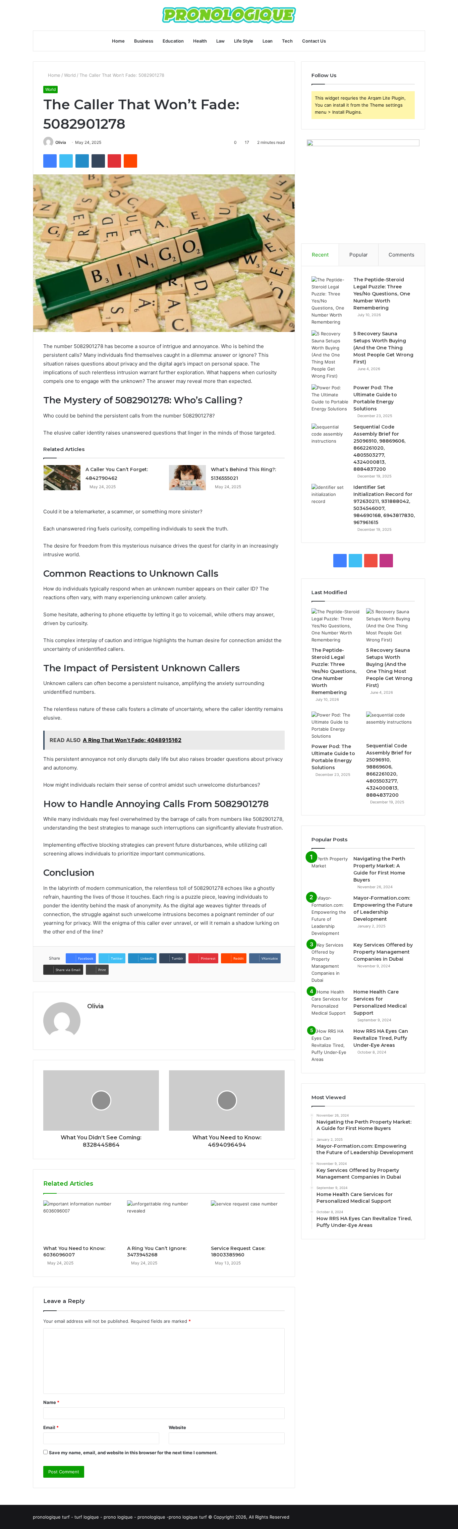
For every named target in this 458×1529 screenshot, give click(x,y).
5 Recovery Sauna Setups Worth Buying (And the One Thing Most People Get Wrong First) (383, 348)
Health (200, 41)
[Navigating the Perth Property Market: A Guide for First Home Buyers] (329, 868)
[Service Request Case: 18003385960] (248, 1221)
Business (143, 41)
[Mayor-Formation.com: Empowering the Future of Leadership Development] (329, 916)
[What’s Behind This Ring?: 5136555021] (187, 477)
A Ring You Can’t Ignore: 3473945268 (156, 1251)
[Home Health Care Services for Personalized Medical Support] (329, 1002)
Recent (320, 254)
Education (173, 41)
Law (220, 41)
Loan (268, 41)
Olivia (60, 142)
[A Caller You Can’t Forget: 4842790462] (62, 477)
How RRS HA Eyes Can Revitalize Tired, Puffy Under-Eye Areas (380, 1038)
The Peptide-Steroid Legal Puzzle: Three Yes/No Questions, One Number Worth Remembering (381, 294)
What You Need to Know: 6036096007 (74, 1251)
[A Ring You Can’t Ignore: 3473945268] (164, 1221)
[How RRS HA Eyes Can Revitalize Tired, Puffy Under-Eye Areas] (329, 1045)
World (70, 75)
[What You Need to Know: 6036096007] (80, 1221)
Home (118, 41)
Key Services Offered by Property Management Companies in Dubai (383, 952)
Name (51, 1402)
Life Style (243, 41)
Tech (287, 41)
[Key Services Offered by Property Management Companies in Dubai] (329, 963)
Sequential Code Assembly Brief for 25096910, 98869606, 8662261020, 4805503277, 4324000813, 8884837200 (379, 448)
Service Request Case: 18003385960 (238, 1251)
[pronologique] (229, 15)
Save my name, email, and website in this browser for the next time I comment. (133, 1452)
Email (51, 1427)
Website (177, 1427)
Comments (401, 254)
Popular (358, 254)
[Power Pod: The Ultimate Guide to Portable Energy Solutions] (329, 398)
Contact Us (314, 41)
